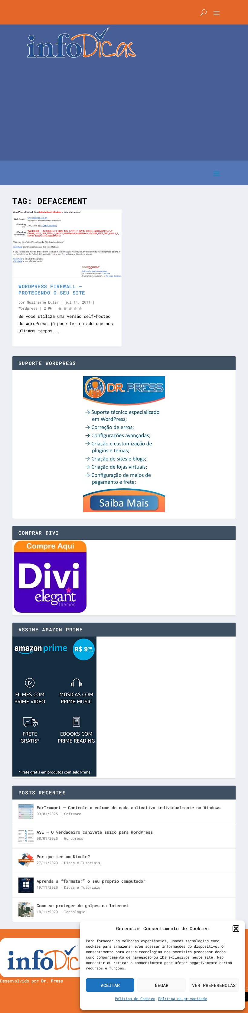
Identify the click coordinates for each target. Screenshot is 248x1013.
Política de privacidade (182, 998)
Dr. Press (52, 981)
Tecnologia (74, 911)
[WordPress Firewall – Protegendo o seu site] (67, 243)
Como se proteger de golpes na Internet (83, 905)
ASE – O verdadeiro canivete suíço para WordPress (95, 832)
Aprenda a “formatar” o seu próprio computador (91, 881)
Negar (161, 985)
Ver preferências (214, 985)
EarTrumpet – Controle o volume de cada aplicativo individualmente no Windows (128, 807)
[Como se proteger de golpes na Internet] (26, 909)
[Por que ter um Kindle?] (26, 860)
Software (72, 813)
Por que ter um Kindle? (63, 856)
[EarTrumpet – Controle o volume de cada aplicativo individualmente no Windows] (26, 811)
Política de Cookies (135, 998)
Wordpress (28, 308)
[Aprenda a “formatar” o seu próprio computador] (26, 885)
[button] (236, 929)
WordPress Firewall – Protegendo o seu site (51, 289)
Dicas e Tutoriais (82, 862)
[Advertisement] (124, 103)
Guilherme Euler (43, 302)
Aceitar (110, 985)
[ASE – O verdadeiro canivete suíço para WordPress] (26, 836)
